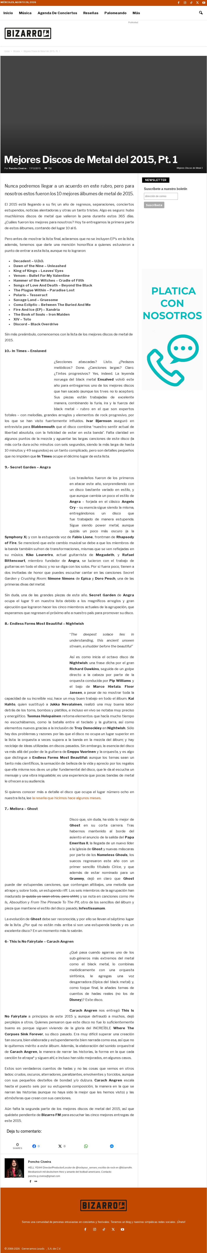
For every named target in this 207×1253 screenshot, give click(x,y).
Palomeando (116, 13)
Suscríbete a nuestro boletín (165, 189)
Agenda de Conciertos (57, 13)
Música (25, 13)
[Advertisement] (133, 33)
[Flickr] (36, 1181)
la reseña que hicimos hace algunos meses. (66, 798)
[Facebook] (178, 3)
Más (136, 13)
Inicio (8, 13)
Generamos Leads (33, 1248)
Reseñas (90, 13)
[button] (200, 12)
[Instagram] (185, 3)
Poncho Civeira (17, 168)
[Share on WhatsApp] (94, 1146)
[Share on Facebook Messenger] (120, 1146)
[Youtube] (203, 3)
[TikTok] (191, 3)
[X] (197, 3)
